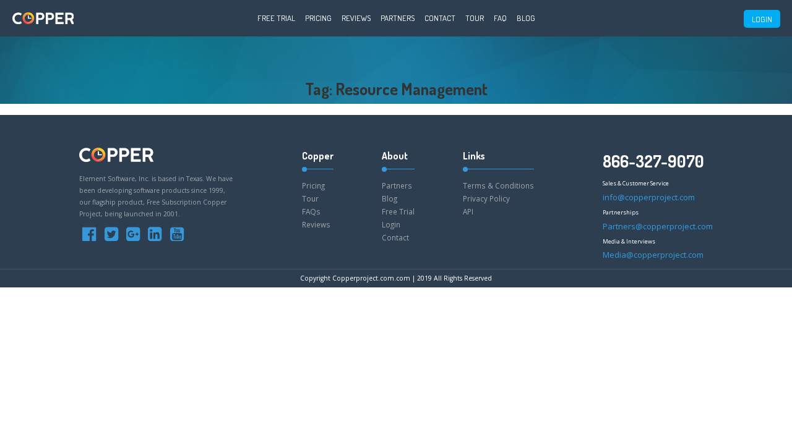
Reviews (356, 18)
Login (391, 224)
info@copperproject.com (649, 197)
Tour (474, 18)
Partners (398, 18)
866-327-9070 (653, 161)
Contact (439, 18)
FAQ (500, 18)
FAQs (311, 211)
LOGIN (762, 19)
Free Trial (276, 18)
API (468, 211)
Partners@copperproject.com (658, 226)
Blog (526, 18)
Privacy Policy (486, 198)
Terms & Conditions (498, 185)
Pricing (318, 18)
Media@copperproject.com (653, 254)
